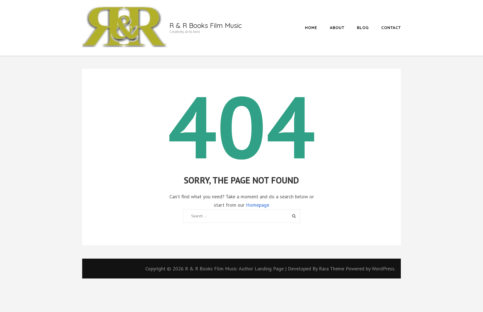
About (337, 27)
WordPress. (383, 268)
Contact (391, 27)
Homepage (257, 205)
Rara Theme (332, 268)
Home (311, 27)
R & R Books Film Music (205, 25)
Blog (363, 27)
